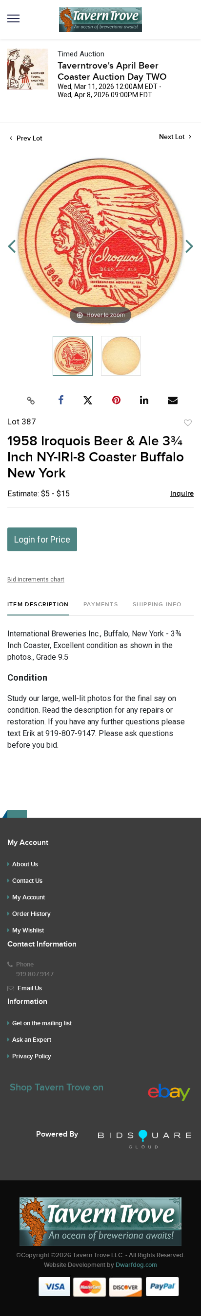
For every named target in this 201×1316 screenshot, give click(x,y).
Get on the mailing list (42, 1023)
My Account (28, 897)
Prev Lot (28, 138)
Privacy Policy (31, 1056)
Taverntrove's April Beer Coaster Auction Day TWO (112, 71)
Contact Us (27, 881)
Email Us (30, 988)
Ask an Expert (31, 1040)
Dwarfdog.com (136, 1265)
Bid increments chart (35, 579)
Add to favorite (188, 423)
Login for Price (42, 539)
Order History (31, 914)
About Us (25, 864)
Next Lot (172, 137)
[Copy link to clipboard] (31, 400)
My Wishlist (28, 930)
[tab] (38, 608)
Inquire (182, 494)
